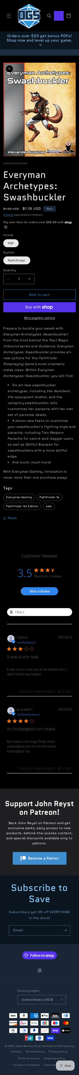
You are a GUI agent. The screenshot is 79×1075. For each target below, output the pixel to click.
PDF (11, 243)
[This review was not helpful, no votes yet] (67, 691)
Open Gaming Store (28, 1046)
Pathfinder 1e (49, 497)
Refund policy (35, 1051)
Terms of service (29, 1058)
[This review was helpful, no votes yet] (59, 691)
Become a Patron (43, 858)
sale (49, 506)
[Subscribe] (65, 930)
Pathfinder (17, 260)
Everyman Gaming (19, 497)
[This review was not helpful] (67, 768)
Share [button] (12, 518)
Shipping (8, 214)
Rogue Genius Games (15, 163)
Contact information (26, 1064)
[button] (9, 16)
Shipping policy (54, 1058)
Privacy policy (58, 1051)
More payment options (39, 318)
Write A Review (40, 591)
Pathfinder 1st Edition (22, 506)
